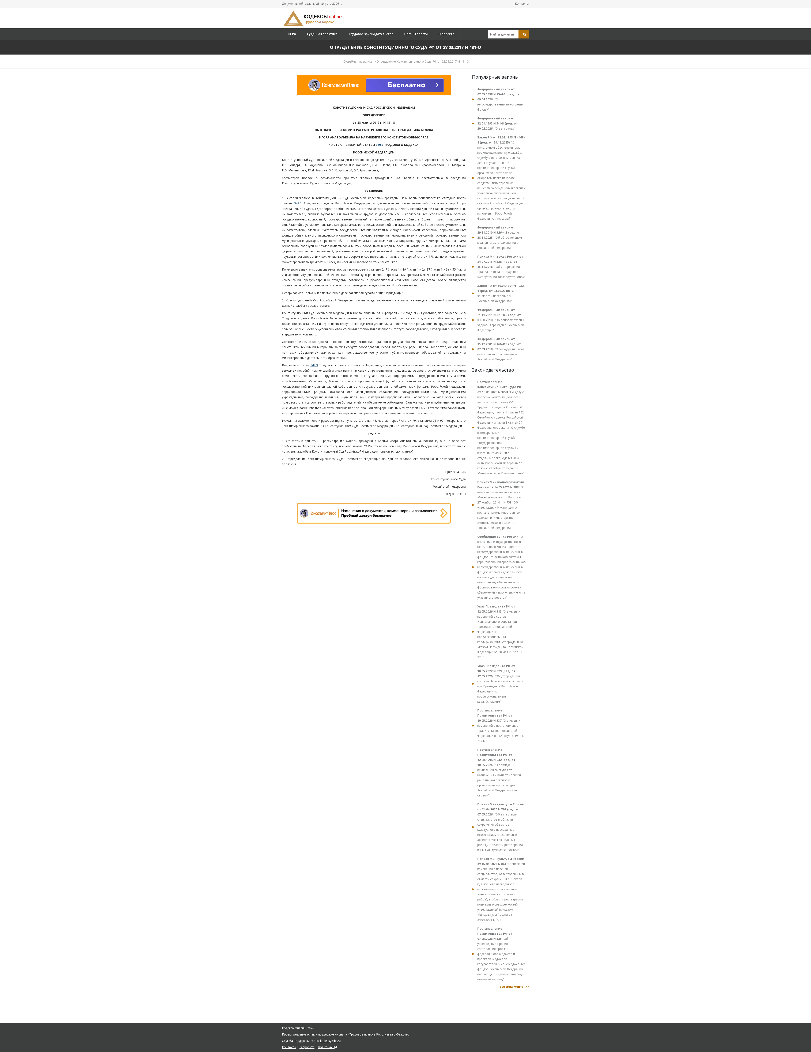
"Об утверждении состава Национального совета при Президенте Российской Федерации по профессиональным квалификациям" (500, 683)
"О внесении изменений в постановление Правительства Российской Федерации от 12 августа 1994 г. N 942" (500, 725)
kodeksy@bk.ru (330, 1041)
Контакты (522, 3)
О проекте (446, 34)
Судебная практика (322, 34)
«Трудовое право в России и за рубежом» (378, 1034)
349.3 (379, 145)
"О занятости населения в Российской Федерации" (501, 293)
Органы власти (416, 34)
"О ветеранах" (497, 123)
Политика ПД (327, 1047)
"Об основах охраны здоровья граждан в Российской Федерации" (500, 320)
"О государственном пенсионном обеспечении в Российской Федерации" (500, 349)
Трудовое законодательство (370, 34)
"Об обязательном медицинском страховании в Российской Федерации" (499, 237)
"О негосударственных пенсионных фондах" (500, 99)
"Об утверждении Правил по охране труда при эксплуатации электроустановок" (501, 266)
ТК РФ (291, 34)
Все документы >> (514, 987)
